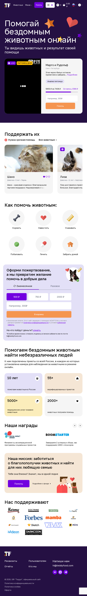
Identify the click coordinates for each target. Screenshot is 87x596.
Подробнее (72, 75)
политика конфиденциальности (35, 323)
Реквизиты (11, 561)
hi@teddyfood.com (63, 565)
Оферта (8, 590)
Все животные (47, 140)
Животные (18, 5)
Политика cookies (13, 587)
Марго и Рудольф (57, 65)
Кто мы (33, 566)
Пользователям (37, 561)
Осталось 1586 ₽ (70, 89)
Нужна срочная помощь (21, 140)
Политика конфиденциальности (19, 583)
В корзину (39, 314)
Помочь (39, 5)
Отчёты (9, 566)
